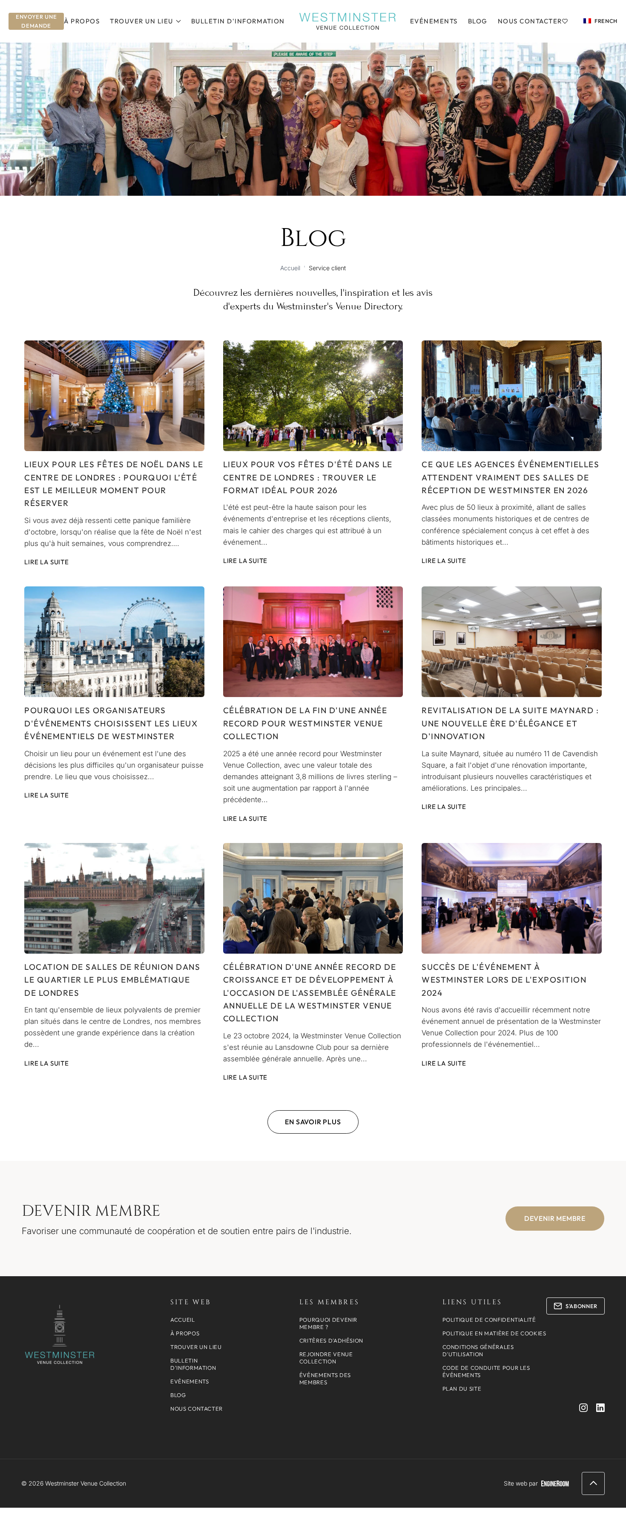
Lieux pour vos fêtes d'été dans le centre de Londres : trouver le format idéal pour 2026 (308, 477)
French (604, 20)
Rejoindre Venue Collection (326, 1358)
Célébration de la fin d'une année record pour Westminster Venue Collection (305, 723)
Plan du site (462, 1388)
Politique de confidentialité (489, 1319)
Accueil (290, 267)
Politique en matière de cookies (494, 1333)
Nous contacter (530, 21)
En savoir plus (313, 1121)
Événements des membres (325, 1379)
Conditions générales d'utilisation (478, 1350)
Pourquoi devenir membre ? (328, 1323)
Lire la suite (46, 562)
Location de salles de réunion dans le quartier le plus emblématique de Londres (112, 980)
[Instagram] (583, 1407)
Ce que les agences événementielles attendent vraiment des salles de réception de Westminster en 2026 (510, 477)
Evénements (434, 21)
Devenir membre (555, 1218)
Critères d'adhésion (331, 1340)
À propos (82, 21)
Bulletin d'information (238, 21)
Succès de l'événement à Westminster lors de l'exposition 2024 (504, 980)
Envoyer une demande (36, 21)
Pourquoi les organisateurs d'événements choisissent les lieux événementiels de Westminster (111, 723)
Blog (478, 21)
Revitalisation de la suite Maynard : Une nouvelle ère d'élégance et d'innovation (510, 723)
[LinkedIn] (600, 1407)
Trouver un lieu (141, 21)
